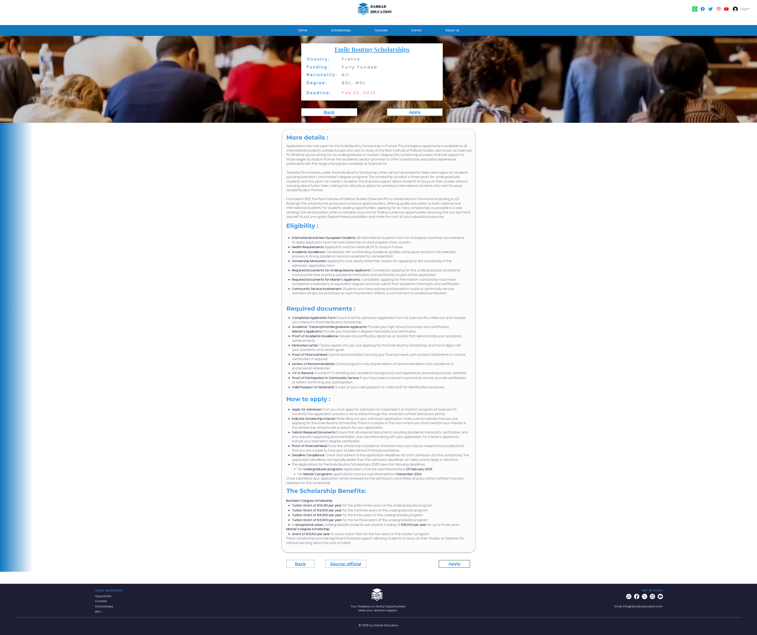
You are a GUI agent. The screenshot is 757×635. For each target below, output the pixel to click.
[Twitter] (710, 9)
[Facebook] (702, 9)
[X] (644, 596)
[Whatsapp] (694, 9)
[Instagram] (718, 9)
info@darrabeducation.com (643, 606)
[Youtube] (726, 9)
